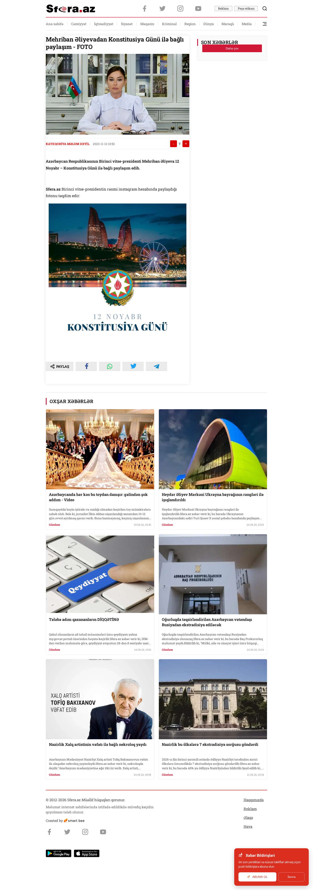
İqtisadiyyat (103, 24)
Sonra (291, 877)
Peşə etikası (246, 8)
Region (190, 24)
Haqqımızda (254, 799)
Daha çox (232, 48)
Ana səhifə (54, 24)
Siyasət (127, 24)
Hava (248, 826)
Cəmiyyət (78, 24)
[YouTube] (198, 8)
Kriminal (169, 24)
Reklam (223, 8)
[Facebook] (144, 8)
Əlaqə (248, 817)
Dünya (208, 24)
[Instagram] (180, 8)
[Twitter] (162, 8)
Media (247, 24)
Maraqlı (227, 24)
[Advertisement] (232, 74)
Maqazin (147, 24)
